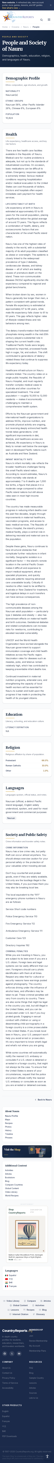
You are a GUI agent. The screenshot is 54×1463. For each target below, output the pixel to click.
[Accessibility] (47, 1456)
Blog (7, 1181)
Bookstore (10, 1177)
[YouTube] (19, 1353)
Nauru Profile (11, 1116)
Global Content (12, 1188)
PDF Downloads (9, 1436)
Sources (33, 1393)
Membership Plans (37, 1351)
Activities (9, 1170)
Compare (31, 1301)
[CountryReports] (18, 16)
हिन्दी (10, 1282)
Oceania (15, 27)
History (8, 1130)
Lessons (15, 1310)
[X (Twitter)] (11, 1353)
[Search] (41, 19)
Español (12, 1275)
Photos (8, 1127)
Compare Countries (14, 1185)
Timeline (9, 1134)
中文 (11, 1279)
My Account (34, 1346)
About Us (6, 1368)
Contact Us (7, 1373)
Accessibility (7, 1388)
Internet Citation (20, 1314)
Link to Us (33, 1398)
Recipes (9, 1123)
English (5, 1411)
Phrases (8, 1137)
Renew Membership (38, 1341)
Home (5, 27)
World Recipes (12, 1195)
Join (31, 1336)
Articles (8, 1174)
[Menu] (49, 19)
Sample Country (36, 1378)
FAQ (31, 1368)
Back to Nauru (45, 1099)
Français (13, 1286)
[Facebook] (4, 1353)
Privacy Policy (8, 1378)
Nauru (26, 27)
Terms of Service (10, 1383)
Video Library (11, 1192)
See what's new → (11, 8)
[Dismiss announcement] (50, 5)
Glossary (40, 1314)
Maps (7, 1119)
